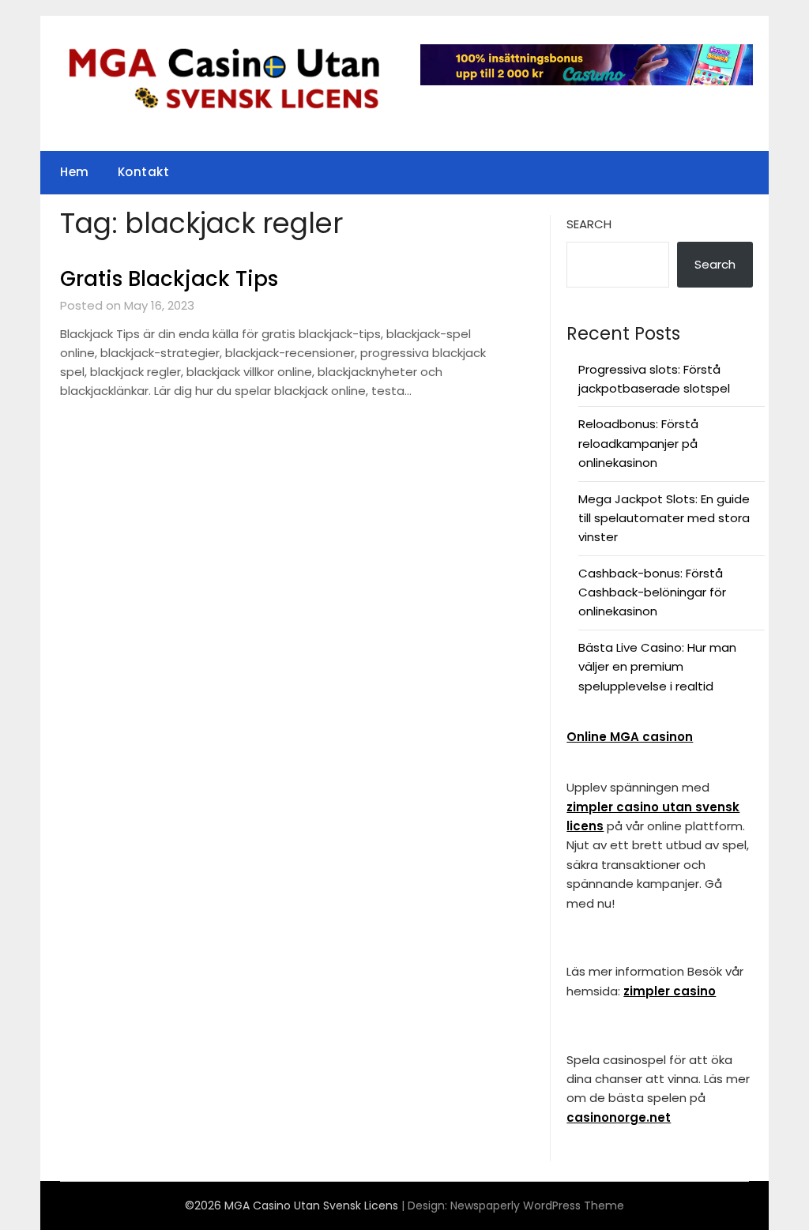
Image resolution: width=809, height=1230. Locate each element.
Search (588, 224)
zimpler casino (669, 991)
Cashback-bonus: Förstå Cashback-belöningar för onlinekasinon (652, 592)
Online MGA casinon (629, 736)
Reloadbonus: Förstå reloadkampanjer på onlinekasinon (638, 443)
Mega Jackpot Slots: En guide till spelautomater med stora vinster (664, 518)
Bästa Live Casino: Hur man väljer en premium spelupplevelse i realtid (657, 666)
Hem (74, 172)
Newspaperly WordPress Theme (537, 1205)
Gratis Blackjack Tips (169, 279)
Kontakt (144, 172)
